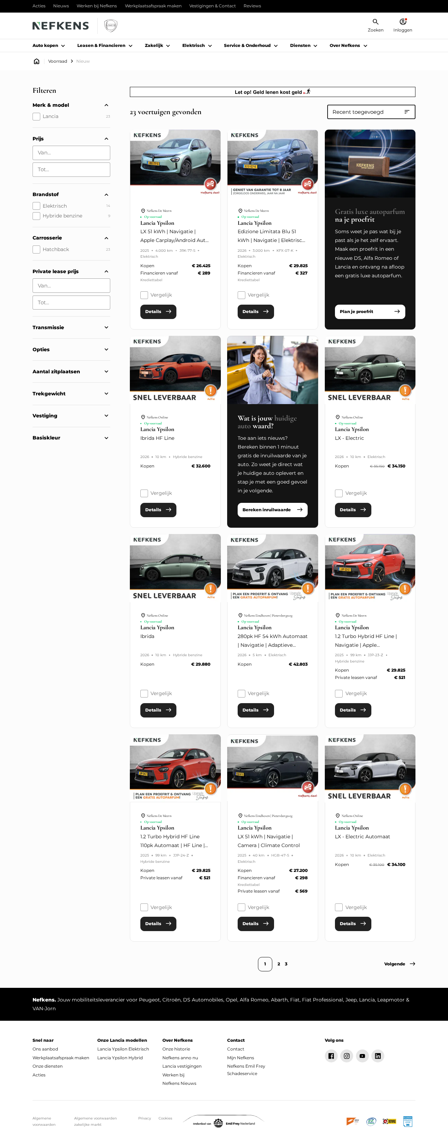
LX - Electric (349, 438)
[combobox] (72, 153)
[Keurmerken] (353, 1121)
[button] (400, 964)
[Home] (61, 25)
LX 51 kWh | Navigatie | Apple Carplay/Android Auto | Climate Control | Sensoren (174, 240)
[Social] (331, 1055)
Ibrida (147, 636)
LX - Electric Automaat (362, 836)
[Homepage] (36, 61)
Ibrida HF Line (157, 438)
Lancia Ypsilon (157, 223)
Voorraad (57, 61)
